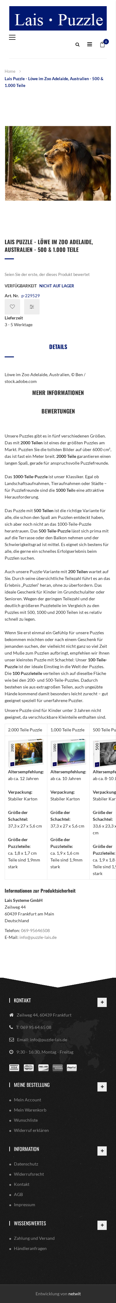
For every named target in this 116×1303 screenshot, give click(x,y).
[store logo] (58, 18)
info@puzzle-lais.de (38, 937)
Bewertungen (58, 411)
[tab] (58, 348)
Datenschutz (26, 1163)
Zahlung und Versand (34, 1238)
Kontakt (22, 1000)
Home (10, 71)
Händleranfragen (30, 1248)
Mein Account (27, 1099)
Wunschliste (26, 1120)
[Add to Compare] (32, 306)
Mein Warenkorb (30, 1109)
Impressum (24, 1204)
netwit (74, 1293)
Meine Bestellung (32, 1084)
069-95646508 (35, 930)
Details (58, 347)
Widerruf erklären (31, 1130)
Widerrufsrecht (29, 1174)
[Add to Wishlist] (12, 306)
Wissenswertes (30, 1223)
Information (26, 1148)
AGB (18, 1194)
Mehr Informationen (58, 392)
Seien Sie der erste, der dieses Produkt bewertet (47, 274)
